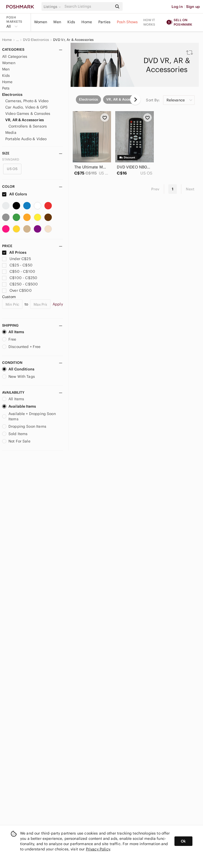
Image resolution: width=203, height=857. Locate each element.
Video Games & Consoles (27, 113)
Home (86, 22)
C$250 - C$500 (24, 284)
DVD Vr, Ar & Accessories (73, 40)
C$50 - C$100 (22, 271)
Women (40, 22)
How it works (149, 22)
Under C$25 (20, 258)
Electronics (12, 94)
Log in (177, 6)
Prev (155, 189)
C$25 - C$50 (21, 265)
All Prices (17, 252)
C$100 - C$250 (23, 277)
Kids (71, 22)
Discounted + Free (24, 346)
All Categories (14, 56)
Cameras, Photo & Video (26, 100)
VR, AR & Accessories (24, 119)
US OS (12, 169)
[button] (53, 6)
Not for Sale (19, 441)
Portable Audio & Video (26, 138)
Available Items (22, 406)
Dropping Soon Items (27, 426)
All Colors (17, 194)
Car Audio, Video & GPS (26, 107)
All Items (16, 331)
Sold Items (18, 433)
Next (190, 189)
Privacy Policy (98, 849)
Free (12, 339)
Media (10, 132)
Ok (183, 841)
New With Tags (21, 376)
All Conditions (21, 369)
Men (57, 22)
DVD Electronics (36, 40)
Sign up (193, 6)
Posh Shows (127, 22)
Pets (6, 88)
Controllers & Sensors (27, 126)
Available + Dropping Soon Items (32, 416)
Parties (104, 22)
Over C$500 (21, 290)
